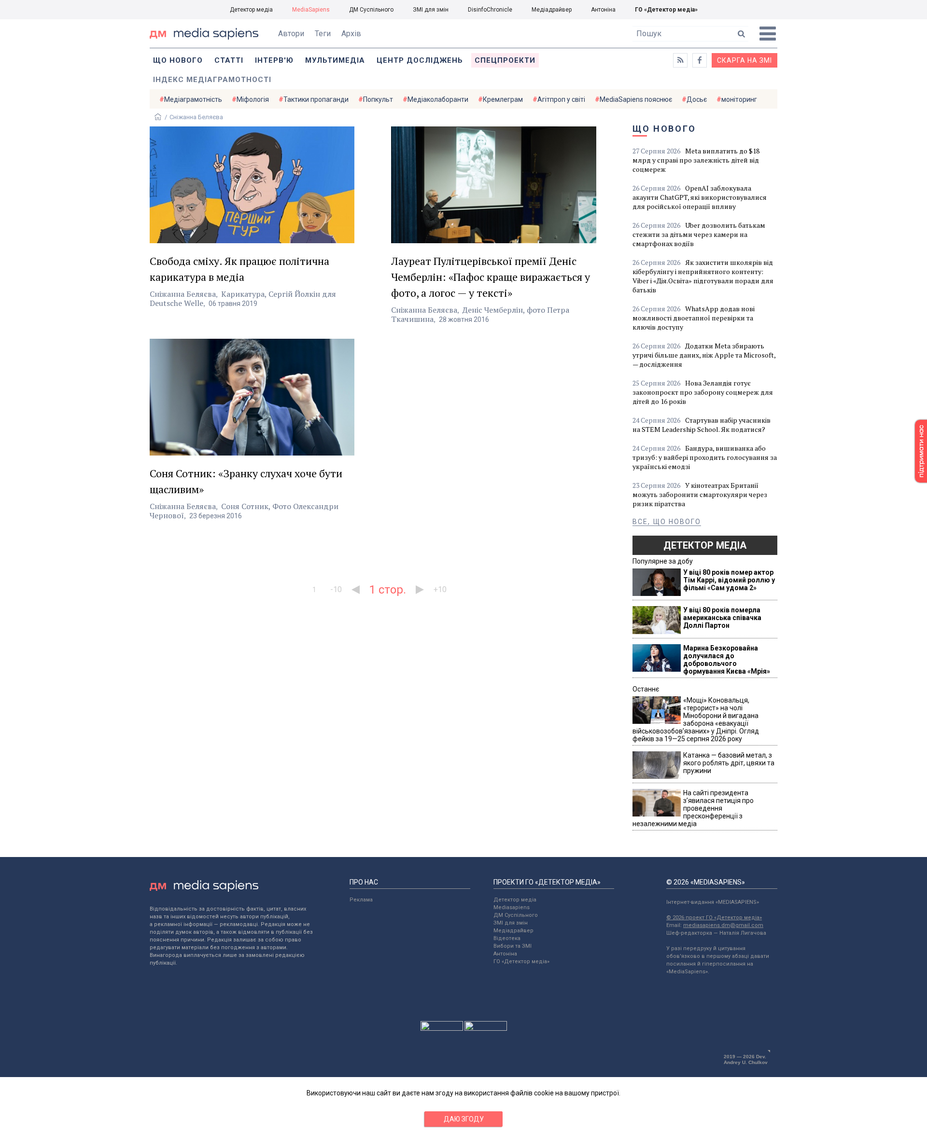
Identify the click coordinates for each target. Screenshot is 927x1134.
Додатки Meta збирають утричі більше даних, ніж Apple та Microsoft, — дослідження (703, 355)
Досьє (697, 99)
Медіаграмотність (193, 99)
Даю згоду (464, 1119)
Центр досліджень (420, 60)
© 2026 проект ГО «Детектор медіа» (714, 917)
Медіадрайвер (552, 9)
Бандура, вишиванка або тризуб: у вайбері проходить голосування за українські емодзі (704, 457)
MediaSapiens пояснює (636, 99)
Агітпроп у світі (561, 99)
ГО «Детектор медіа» (666, 9)
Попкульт (378, 99)
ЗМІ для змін (431, 9)
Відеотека (506, 938)
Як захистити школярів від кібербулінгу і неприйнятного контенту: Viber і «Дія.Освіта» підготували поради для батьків (702, 276)
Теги (323, 33)
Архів (351, 33)
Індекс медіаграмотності (212, 79)
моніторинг (739, 99)
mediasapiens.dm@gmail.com (723, 925)
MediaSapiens (311, 9)
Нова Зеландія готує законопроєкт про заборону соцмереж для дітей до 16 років (702, 392)
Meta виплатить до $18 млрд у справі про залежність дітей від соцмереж (695, 160)
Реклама (361, 900)
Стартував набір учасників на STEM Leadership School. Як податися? (701, 424)
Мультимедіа (335, 60)
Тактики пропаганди (316, 99)
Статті (228, 60)
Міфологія (253, 99)
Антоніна (603, 9)
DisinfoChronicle (490, 9)
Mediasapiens (511, 907)
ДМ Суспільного (371, 9)
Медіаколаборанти (437, 99)
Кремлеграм (503, 99)
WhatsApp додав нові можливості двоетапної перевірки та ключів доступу (693, 318)
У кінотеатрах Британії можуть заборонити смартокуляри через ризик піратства (699, 494)
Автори (291, 33)
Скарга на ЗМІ (744, 60)
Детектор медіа (251, 9)
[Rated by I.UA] (442, 1028)
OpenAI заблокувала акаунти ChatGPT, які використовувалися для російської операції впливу (699, 197)
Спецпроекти (505, 60)
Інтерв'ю (274, 60)
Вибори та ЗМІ (512, 946)
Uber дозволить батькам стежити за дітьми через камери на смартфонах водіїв (698, 234)
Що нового (178, 60)
